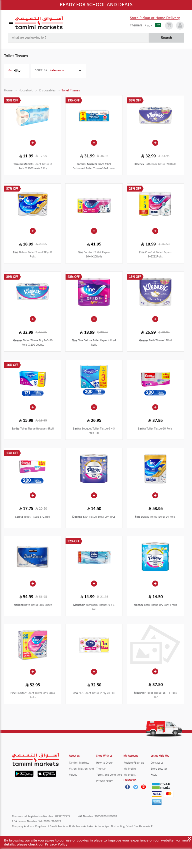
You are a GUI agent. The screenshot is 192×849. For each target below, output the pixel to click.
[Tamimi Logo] (39, 23)
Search (166, 38)
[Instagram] (144, 787)
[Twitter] (136, 787)
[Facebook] (128, 787)
